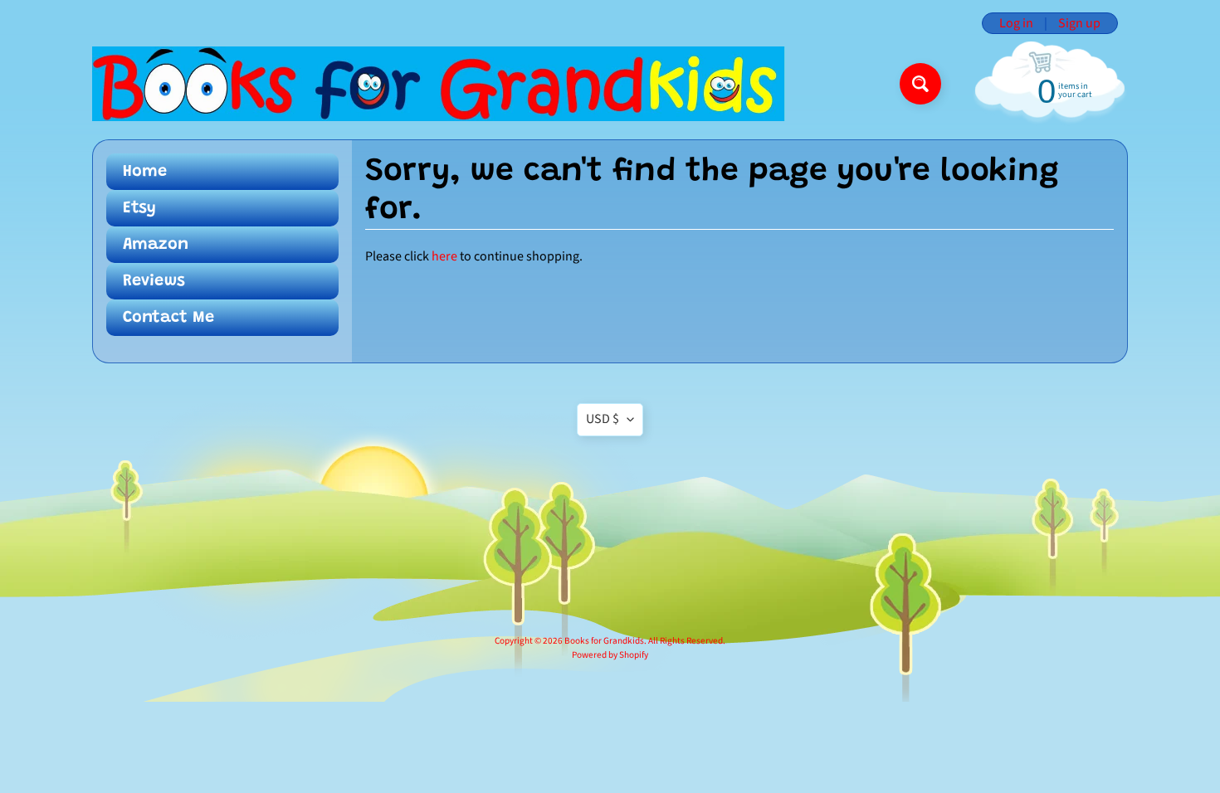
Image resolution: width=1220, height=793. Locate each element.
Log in (1016, 23)
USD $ (602, 419)
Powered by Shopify (610, 655)
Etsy (139, 208)
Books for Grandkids (604, 641)
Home (145, 171)
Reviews (154, 281)
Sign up (1079, 23)
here (444, 256)
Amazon (155, 244)
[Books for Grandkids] (438, 83)
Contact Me (168, 317)
